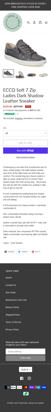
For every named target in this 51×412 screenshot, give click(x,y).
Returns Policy (12, 307)
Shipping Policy (13, 314)
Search (9, 277)
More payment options (25, 157)
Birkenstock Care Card (16, 300)
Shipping (18, 118)
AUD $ (24, 369)
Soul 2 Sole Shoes (20, 403)
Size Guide (11, 292)
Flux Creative (39, 403)
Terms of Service (13, 322)
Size (4, 128)
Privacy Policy (12, 329)
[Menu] (46, 22)
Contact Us (11, 285)
